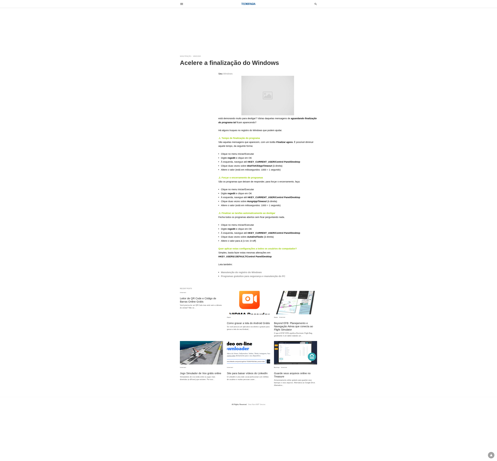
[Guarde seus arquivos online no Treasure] (295, 352)
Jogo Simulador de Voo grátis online (200, 373)
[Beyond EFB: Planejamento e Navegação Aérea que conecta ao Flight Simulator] (295, 302)
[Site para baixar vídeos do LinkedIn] (248, 352)
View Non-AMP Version (256, 404)
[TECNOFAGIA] (248, 3)
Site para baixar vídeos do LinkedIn (247, 373)
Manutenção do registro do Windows (241, 272)
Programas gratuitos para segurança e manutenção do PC (253, 276)
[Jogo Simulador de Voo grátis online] (201, 352)
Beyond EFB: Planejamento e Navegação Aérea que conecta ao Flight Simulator (293, 326)
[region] (248, 30)
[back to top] (491, 455)
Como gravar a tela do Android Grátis (248, 323)
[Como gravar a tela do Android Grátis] (248, 302)
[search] (315, 3)
